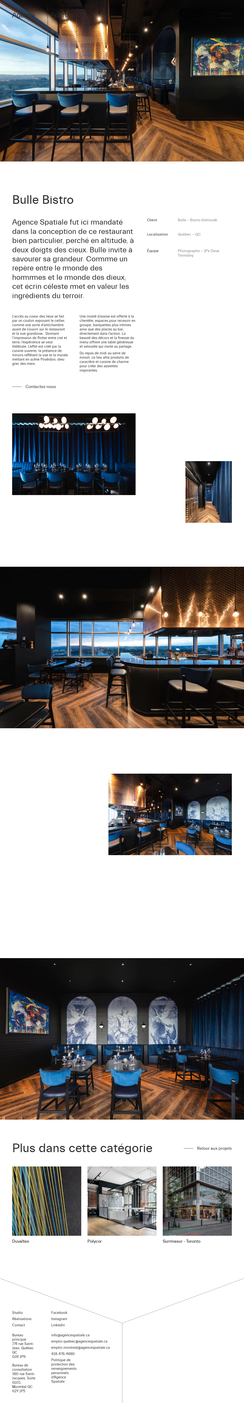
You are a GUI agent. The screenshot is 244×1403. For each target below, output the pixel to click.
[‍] (226, 16)
